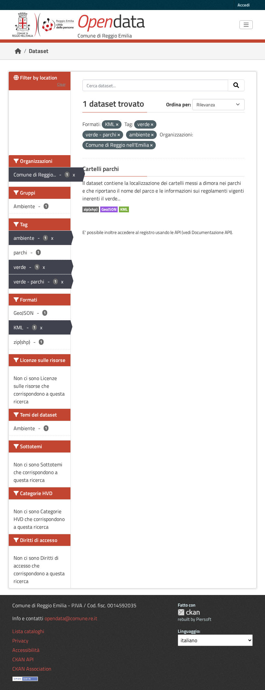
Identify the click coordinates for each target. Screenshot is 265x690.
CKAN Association (31, 669)
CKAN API (23, 659)
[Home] (18, 51)
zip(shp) (91, 209)
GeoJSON (108, 209)
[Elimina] (117, 124)
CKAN (189, 612)
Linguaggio (188, 631)
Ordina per (178, 104)
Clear (61, 84)
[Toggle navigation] (246, 24)
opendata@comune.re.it (71, 618)
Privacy (20, 640)
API (178, 232)
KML (124, 209)
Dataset (38, 51)
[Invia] (236, 85)
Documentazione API (211, 232)
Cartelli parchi (100, 169)
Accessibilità (25, 650)
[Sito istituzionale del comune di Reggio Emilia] (43, 25)
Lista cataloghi (28, 631)
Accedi (243, 5)
